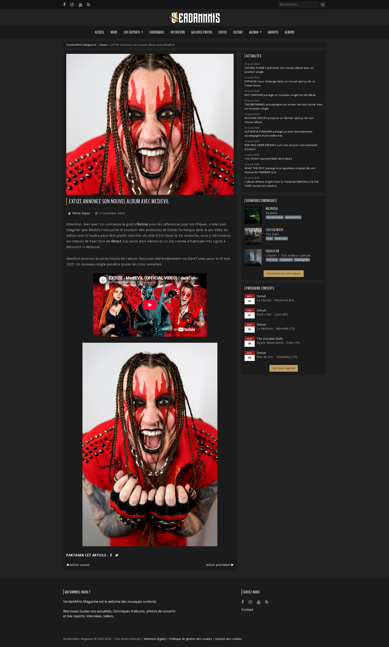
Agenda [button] (254, 32)
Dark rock (281, 238)
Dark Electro (293, 217)
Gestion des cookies (228, 639)
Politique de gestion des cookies (191, 639)
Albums (289, 32)
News (113, 32)
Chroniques (156, 32)
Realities (272, 213)
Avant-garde (302, 259)
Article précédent (218, 565)
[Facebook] (64, 4)
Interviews (177, 32)
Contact (247, 609)
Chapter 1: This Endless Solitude (288, 255)
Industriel (286, 259)
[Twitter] (117, 555)
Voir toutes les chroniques (283, 273)
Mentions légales (155, 639)
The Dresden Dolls (270, 338)
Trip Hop (272, 259)
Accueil (99, 32)
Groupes (273, 32)
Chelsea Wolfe (275, 229)
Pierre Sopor (81, 213)
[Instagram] (72, 4)
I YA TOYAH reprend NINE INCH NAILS (268, 158)
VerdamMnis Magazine (81, 45)
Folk (269, 238)
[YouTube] (80, 4)
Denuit (261, 296)
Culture (238, 32)
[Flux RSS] (88, 4)
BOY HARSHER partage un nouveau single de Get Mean (280, 95)
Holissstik (272, 251)
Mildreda (272, 208)
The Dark (272, 234)
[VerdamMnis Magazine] (194, 18)
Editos (222, 32)
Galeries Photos (201, 32)
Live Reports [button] (132, 32)
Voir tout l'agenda (283, 368)
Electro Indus (274, 217)
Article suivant (79, 565)
